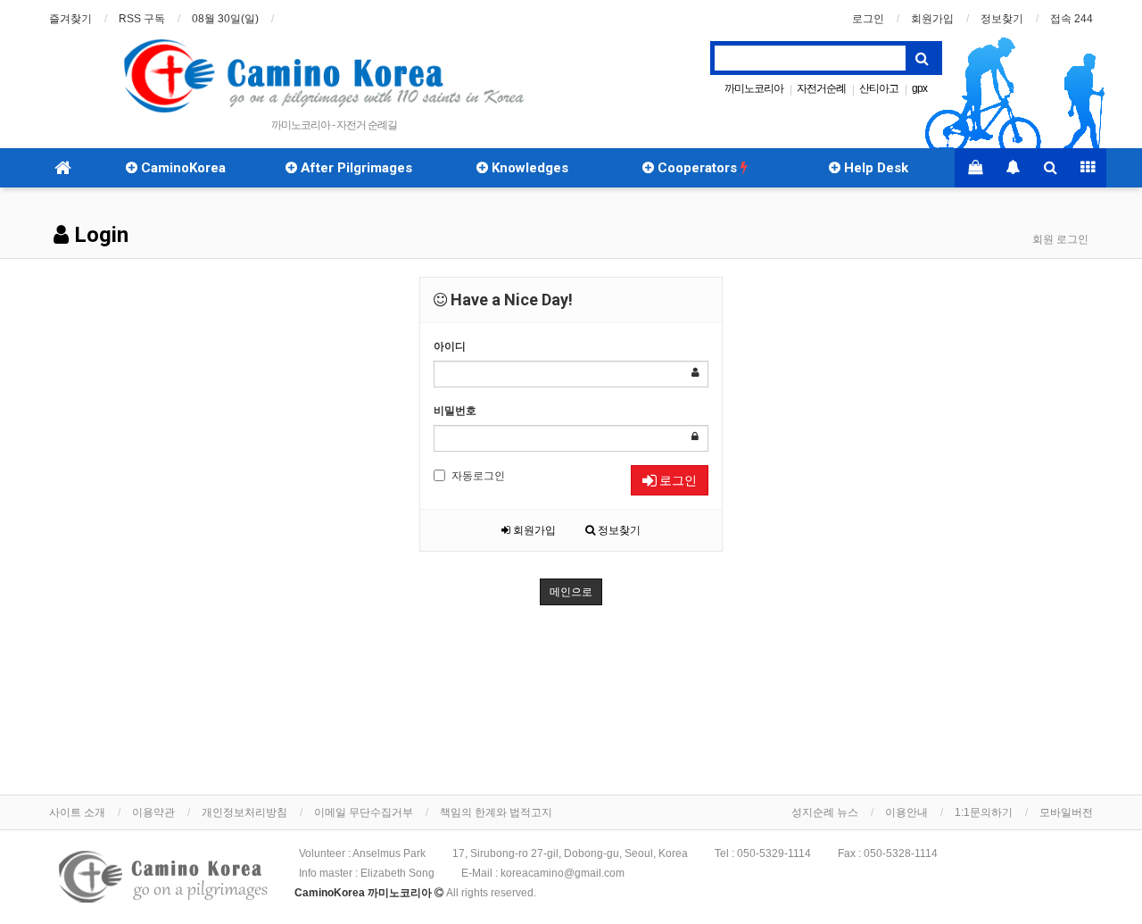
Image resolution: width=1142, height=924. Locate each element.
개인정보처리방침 (244, 812)
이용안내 (906, 812)
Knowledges (528, 168)
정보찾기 (1002, 18)
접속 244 (1071, 18)
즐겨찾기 (70, 18)
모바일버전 (1066, 812)
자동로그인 (478, 476)
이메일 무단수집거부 (363, 812)
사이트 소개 (77, 812)
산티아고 (878, 88)
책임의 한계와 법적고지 (496, 812)
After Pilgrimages (354, 168)
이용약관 (153, 812)
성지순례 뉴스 (824, 812)
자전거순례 (821, 88)
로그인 (868, 18)
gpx (919, 88)
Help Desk (874, 168)
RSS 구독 (142, 18)
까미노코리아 (753, 88)
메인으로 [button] (571, 592)
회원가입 (932, 18)
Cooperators (697, 168)
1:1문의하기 (984, 812)
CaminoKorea (181, 168)
